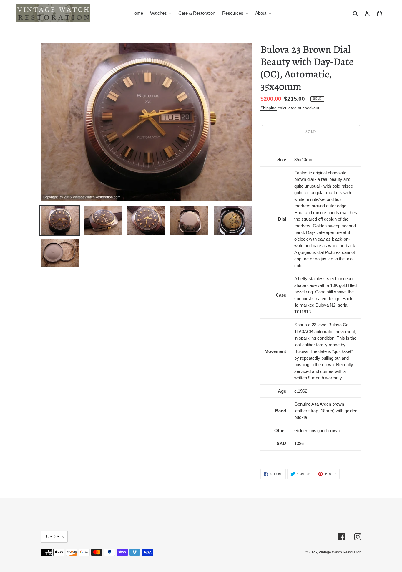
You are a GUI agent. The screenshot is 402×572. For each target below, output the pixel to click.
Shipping (268, 107)
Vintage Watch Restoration (340, 552)
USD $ (52, 536)
